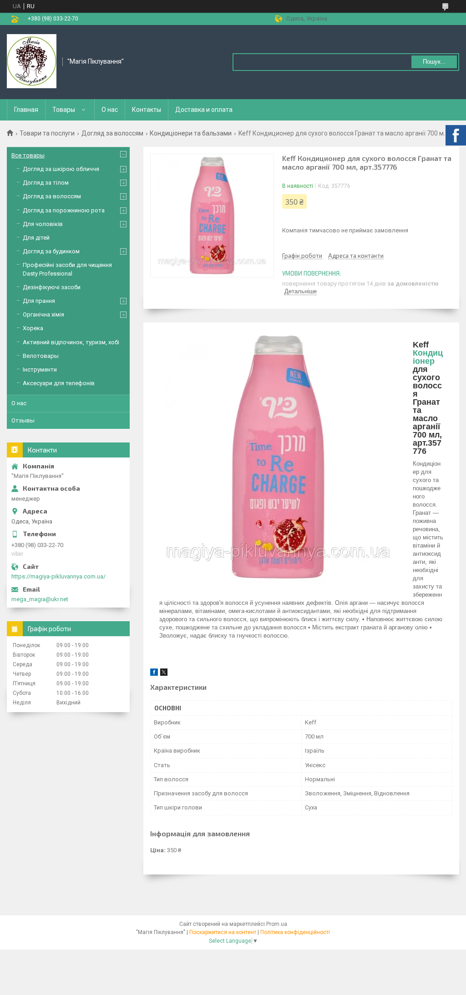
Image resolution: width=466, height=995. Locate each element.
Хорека (33, 328)
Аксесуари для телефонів (59, 383)
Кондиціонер (428, 357)
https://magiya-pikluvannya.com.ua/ (58, 576)
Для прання (39, 300)
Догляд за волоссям (112, 133)
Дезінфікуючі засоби (52, 287)
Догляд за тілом (46, 182)
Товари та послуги (47, 133)
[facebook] (154, 673)
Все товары (28, 155)
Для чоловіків (43, 224)
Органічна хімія (43, 314)
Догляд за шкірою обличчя (61, 169)
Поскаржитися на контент (222, 932)
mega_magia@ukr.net (39, 599)
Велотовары (41, 355)
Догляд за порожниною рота (64, 210)
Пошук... (434, 61)
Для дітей (36, 237)
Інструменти (40, 369)
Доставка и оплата (204, 109)
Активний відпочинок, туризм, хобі (71, 342)
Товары (63, 109)
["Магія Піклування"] (31, 61)
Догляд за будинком (51, 251)
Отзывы (23, 420)
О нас (109, 109)
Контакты (146, 109)
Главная (26, 109)
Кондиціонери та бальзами (191, 133)
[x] (163, 673)
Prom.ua (276, 924)
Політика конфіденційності (295, 932)
